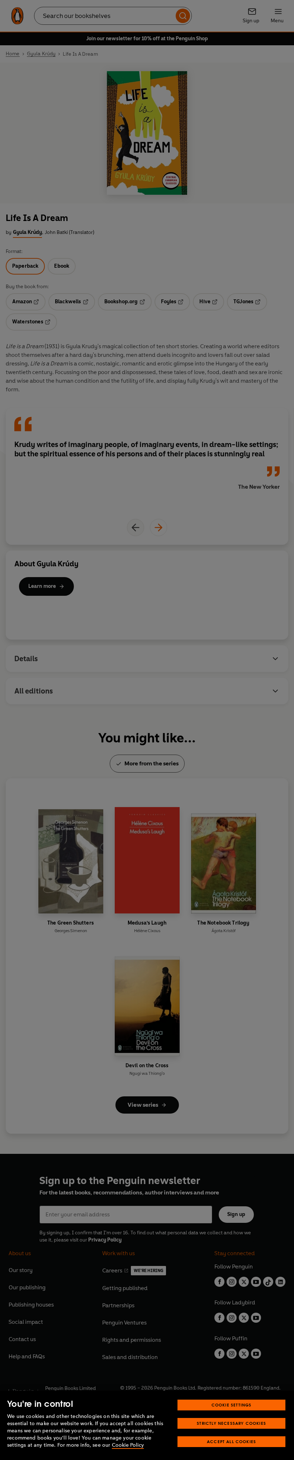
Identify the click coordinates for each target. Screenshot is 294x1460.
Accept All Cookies (231, 1441)
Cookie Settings (232, 1405)
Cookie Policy (128, 1445)
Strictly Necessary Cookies (231, 1423)
